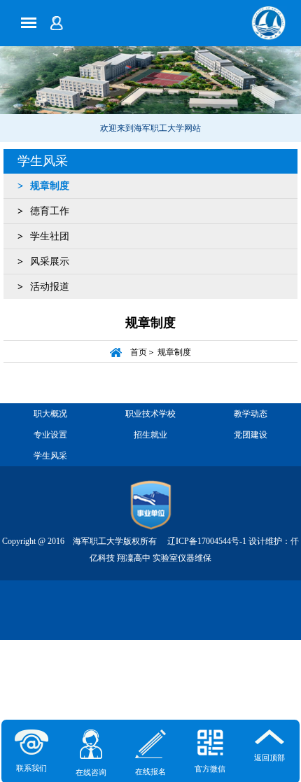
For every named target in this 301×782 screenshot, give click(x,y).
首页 (138, 353)
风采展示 (49, 261)
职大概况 (50, 414)
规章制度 (49, 186)
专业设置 (50, 435)
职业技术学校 (150, 414)
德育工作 (49, 211)
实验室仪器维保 (182, 558)
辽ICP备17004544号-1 (206, 541)
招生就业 (150, 435)
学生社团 (49, 236)
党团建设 (250, 435)
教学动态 (250, 414)
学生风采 (43, 161)
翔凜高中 (133, 558)
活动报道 (49, 286)
